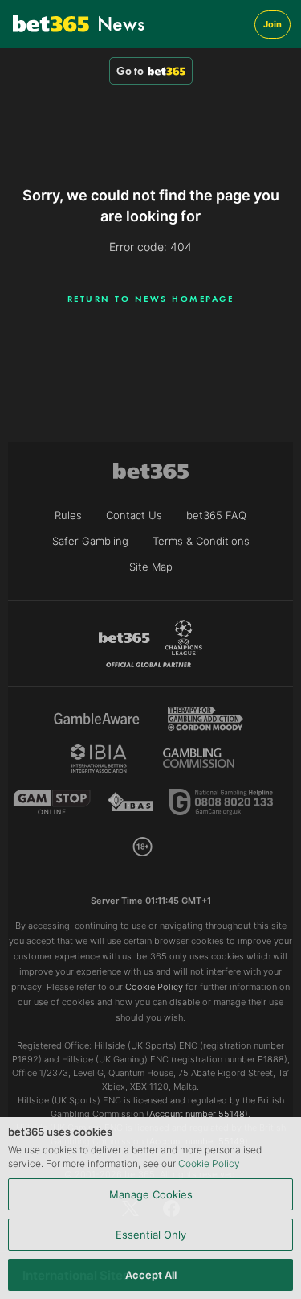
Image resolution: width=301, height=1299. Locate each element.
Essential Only (151, 1234)
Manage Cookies (151, 1194)
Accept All (151, 1274)
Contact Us (134, 515)
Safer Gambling (90, 540)
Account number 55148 (197, 1114)
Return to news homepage (150, 298)
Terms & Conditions (201, 540)
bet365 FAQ (216, 515)
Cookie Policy (209, 1163)
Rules (68, 515)
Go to (130, 71)
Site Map (151, 566)
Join (272, 24)
